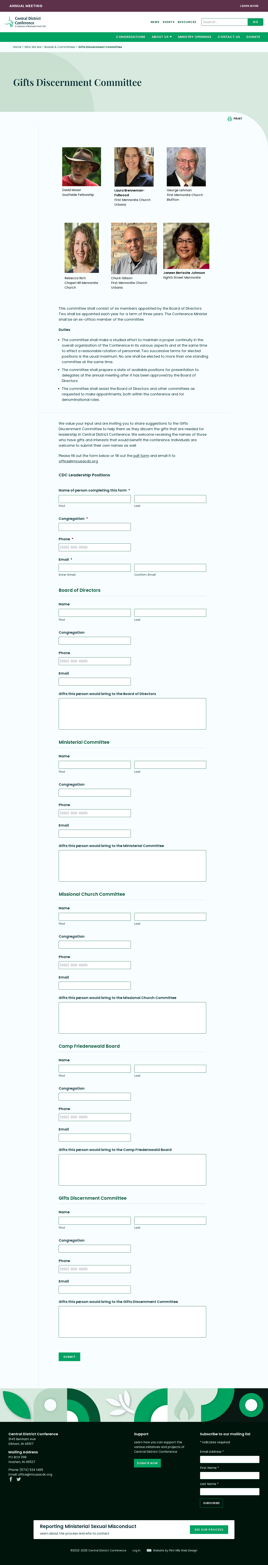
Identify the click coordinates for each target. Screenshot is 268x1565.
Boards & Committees (60, 47)
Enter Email (67, 575)
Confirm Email (145, 575)
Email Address (212, 1451)
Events (169, 22)
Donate (253, 37)
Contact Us (229, 37)
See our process (209, 1530)
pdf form (141, 455)
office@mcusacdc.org (78, 461)
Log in (136, 1550)
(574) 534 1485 (31, 1469)
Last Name (209, 1484)
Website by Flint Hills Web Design (175, 1550)
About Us (160, 37)
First (62, 506)
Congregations (130, 37)
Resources (187, 22)
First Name (209, 1468)
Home (17, 47)
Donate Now (147, 1463)
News (155, 22)
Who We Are (33, 47)
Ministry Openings (195, 37)
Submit (69, 1357)
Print (238, 119)
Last (137, 506)
